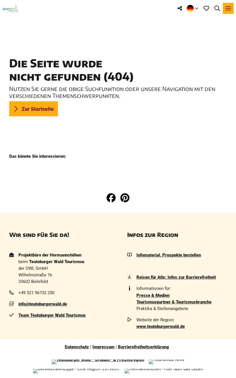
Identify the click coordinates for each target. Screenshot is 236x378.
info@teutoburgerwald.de (42, 304)
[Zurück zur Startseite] (10, 8)
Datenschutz (77, 346)
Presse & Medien (153, 295)
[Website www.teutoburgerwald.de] (98, 362)
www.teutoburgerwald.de (160, 326)
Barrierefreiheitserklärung (143, 346)
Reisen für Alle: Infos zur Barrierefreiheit (176, 277)
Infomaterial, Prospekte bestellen (168, 255)
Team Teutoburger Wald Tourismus (52, 315)
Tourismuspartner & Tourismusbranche (174, 302)
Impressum (103, 346)
